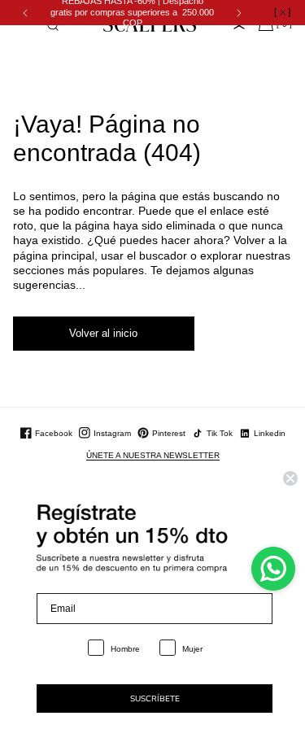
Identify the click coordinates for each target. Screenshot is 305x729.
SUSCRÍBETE (155, 699)
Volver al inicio (103, 333)
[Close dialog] (290, 478)
